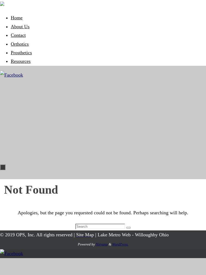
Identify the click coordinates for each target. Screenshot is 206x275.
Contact (18, 35)
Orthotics (20, 44)
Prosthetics (21, 52)
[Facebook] (11, 75)
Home (17, 17)
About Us (20, 26)
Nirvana (102, 244)
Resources (21, 61)
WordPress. (120, 244)
